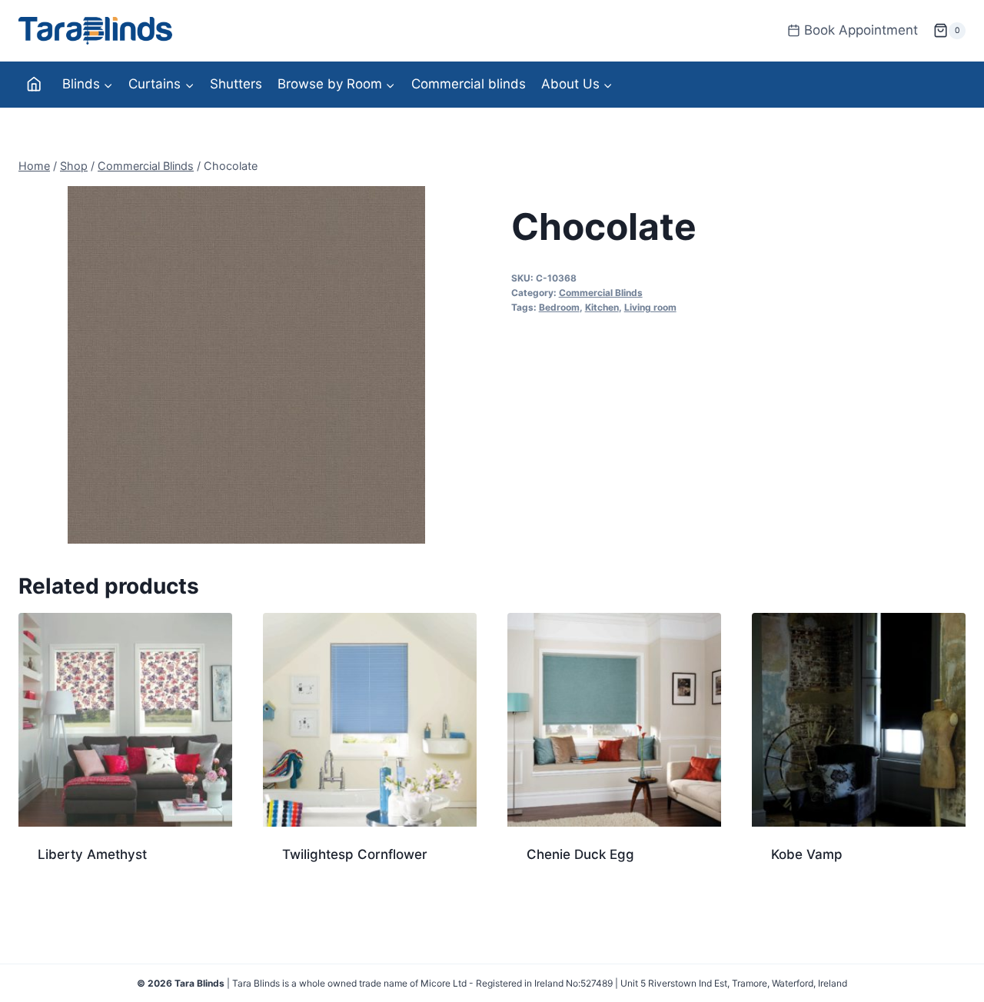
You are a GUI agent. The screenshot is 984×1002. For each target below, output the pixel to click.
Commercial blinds (468, 84)
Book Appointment (861, 30)
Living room (650, 307)
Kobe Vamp (807, 854)
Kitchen (602, 307)
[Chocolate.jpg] (246, 365)
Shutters (236, 84)
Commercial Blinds (601, 292)
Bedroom (559, 307)
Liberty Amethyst (92, 854)
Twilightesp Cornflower (354, 854)
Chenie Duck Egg (580, 854)
